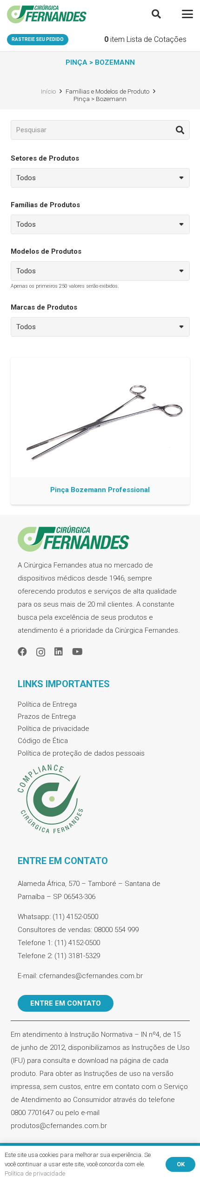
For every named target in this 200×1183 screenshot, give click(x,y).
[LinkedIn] (58, 651)
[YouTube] (77, 651)
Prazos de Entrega (47, 716)
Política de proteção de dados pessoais (81, 753)
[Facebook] (22, 651)
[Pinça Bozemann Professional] (100, 431)
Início (48, 91)
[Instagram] (40, 652)
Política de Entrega (47, 704)
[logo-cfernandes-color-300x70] (47, 14)
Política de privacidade (53, 728)
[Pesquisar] (180, 130)
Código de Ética (43, 741)
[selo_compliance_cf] (100, 799)
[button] (156, 14)
